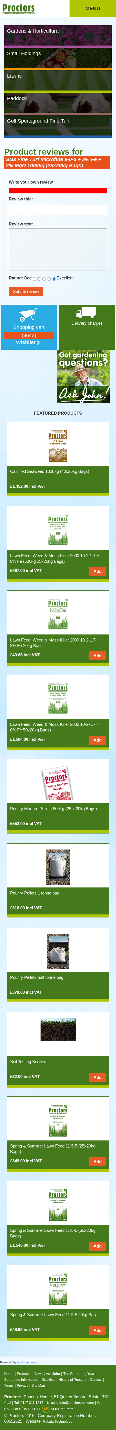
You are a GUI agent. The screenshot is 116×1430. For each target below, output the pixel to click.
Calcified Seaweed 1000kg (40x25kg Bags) (49, 471)
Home (9, 1374)
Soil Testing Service (28, 1061)
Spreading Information (21, 1380)
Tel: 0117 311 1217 (28, 1403)
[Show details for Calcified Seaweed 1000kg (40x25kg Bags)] (58, 445)
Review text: (21, 224)
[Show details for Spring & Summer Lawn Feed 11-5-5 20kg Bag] (58, 1288)
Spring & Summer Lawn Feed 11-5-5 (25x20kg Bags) (52, 1149)
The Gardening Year (78, 1374)
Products (23, 1374)
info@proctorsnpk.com (76, 1403)
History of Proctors (72, 1380)
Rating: (16, 277)
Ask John (53, 1374)
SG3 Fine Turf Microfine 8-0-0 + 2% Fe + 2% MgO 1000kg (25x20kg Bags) (53, 162)
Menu (92, 8)
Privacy (22, 1386)
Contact (96, 1380)
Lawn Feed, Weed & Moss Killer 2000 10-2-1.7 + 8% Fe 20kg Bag (54, 643)
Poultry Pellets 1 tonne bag (34, 893)
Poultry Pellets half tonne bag (36, 977)
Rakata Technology (57, 1422)
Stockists (48, 1380)
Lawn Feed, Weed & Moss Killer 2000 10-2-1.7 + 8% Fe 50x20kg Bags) (54, 727)
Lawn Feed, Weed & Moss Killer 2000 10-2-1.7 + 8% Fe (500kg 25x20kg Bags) (54, 558)
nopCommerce (27, 1362)
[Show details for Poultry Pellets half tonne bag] (58, 951)
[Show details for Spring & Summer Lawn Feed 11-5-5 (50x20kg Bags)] (58, 1204)
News (38, 1374)
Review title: (21, 198)
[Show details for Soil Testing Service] (58, 1029)
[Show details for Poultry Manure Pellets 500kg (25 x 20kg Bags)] (58, 782)
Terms (9, 1386)
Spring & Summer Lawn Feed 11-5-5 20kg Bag (53, 1314)
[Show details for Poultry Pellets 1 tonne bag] (58, 866)
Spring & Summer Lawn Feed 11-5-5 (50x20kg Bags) (52, 1233)
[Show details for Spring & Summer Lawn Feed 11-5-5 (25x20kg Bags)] (58, 1119)
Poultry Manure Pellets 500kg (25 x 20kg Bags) (53, 808)
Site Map (38, 1386)
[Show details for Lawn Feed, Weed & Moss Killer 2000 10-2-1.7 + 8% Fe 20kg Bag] (58, 613)
